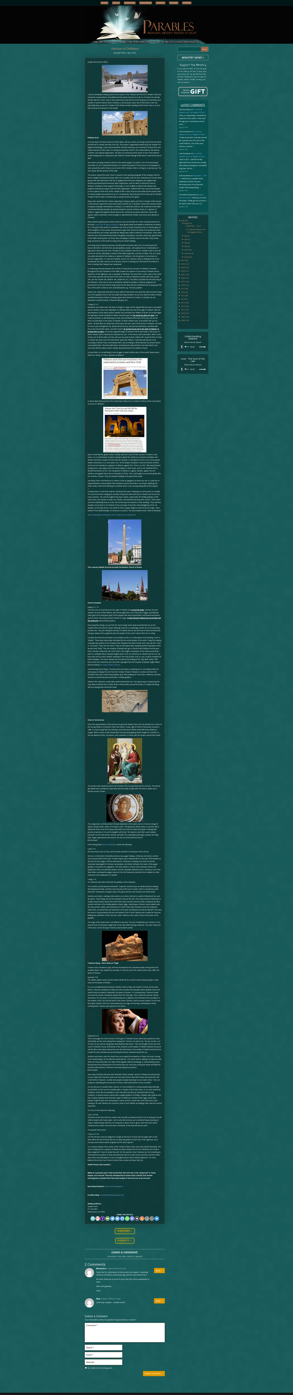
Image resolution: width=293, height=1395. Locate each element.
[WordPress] (147, 1218)
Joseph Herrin (121, 53)
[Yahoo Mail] (102, 1218)
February (188, 253)
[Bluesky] (157, 1218)
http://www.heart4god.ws (114, 1186)
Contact (160, 3)
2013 (185, 303)
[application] (193, 347)
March (187, 250)
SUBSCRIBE (123, 1230)
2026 (184, 220)
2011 (185, 310)
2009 (185, 317)
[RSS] (142, 1218)
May (187, 243)
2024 (185, 264)
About (116, 3)
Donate (173, 3)
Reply (158, 1270)
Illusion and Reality (109, 844)
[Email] (107, 1218)
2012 (185, 306)
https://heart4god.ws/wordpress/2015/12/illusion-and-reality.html (112, 515)
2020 (185, 278)
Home (104, 3)
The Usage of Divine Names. (109, 665)
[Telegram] (112, 1218)
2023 (185, 267)
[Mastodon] (132, 1218)
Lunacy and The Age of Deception (106, 224)
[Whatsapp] (127, 1218)
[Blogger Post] (152, 1218)
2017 (184, 289)
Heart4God (145, 3)
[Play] (182, 346)
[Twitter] (117, 1218)
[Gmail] (97, 1218)
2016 (184, 292)
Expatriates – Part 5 (193, 226)
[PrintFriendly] (93, 1218)
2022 (185, 271)
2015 (184, 295)
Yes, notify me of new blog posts (99, 1368)
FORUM (186, 3)
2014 (184, 299)
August (188, 223)
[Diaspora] (137, 1218)
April (187, 246)
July (186, 236)
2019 (185, 281)
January (188, 257)
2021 (185, 274)
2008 (185, 320)
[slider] (201, 347)
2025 (184, 260)
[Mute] (197, 347)
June (187, 239)
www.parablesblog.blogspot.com (112, 1195)
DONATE (123, 1240)
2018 (185, 285)
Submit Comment (152, 1373)
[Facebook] (122, 1218)
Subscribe (129, 3)
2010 (185, 313)
